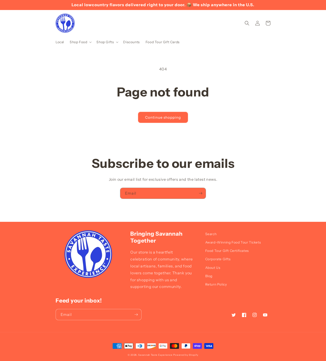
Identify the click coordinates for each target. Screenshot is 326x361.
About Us (213, 267)
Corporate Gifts (218, 259)
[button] (80, 42)
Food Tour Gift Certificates (227, 251)
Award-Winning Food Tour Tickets (233, 242)
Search (211, 234)
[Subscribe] (200, 193)
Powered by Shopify (186, 354)
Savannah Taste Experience (155, 354)
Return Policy (216, 284)
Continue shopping (163, 117)
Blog (208, 276)
